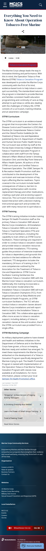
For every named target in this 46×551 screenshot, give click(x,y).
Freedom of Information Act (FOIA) (29, 542)
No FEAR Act (21, 540)
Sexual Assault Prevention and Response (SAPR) (18, 496)
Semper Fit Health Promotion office (18, 378)
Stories (4, 518)
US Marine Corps (7, 489)
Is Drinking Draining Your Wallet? (18, 404)
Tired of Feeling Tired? (13, 418)
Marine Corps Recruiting (10, 491)
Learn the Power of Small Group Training (21, 411)
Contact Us (5, 474)
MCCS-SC (4, 510)
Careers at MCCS (7, 467)
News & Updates (7, 470)
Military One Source (8, 494)
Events (3, 513)
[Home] (16, 5)
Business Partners (7, 472)
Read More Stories (11, 424)
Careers (4, 515)
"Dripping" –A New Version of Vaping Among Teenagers (19, 396)
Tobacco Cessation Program (29, 79)
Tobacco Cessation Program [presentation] (23, 65)
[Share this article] (23, 31)
